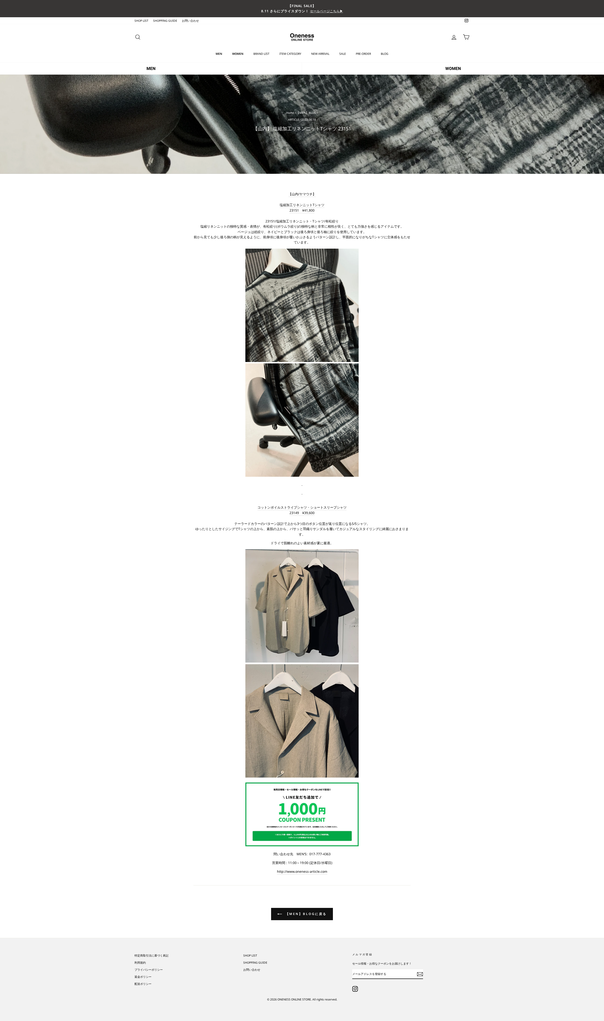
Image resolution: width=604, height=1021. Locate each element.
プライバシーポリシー (148, 969)
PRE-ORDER (363, 54)
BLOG (384, 54)
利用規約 (140, 962)
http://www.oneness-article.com (302, 871)
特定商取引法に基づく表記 (151, 955)
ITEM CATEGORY (290, 54)
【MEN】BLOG (306, 113)
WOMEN (237, 54)
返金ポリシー (142, 976)
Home (290, 113)
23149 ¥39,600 (302, 512)
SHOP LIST (141, 20)
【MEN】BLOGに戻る (305, 914)
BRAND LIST (261, 54)
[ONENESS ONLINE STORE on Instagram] (355, 989)
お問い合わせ (190, 20)
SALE (342, 54)
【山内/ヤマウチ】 (302, 194)
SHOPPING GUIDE (165, 20)
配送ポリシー (142, 984)
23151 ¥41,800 (302, 210)
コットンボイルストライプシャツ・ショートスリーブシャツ (302, 507)
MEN (219, 54)
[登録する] (420, 974)
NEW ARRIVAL (320, 54)
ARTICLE (293, 120)
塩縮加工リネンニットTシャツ (302, 205)
